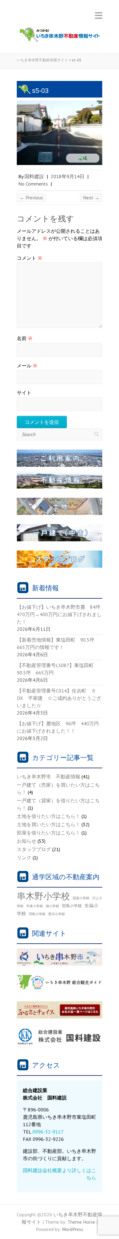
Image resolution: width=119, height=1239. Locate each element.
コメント (29, 258)
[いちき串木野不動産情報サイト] (59, 36)
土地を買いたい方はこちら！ (48, 824)
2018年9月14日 (68, 176)
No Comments (33, 184)
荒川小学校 (56, 914)
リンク (24, 857)
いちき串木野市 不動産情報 (48, 776)
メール (27, 365)
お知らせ (26, 841)
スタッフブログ (34, 849)
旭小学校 (52, 906)
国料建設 (34, 176)
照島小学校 (72, 905)
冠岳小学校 (81, 898)
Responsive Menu (98, 15)
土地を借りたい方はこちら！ (48, 816)
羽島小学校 (37, 914)
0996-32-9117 (47, 1132)
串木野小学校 (43, 896)
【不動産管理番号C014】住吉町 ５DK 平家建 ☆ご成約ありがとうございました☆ (59, 698)
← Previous (31, 197)
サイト (24, 392)
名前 (25, 338)
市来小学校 (34, 906)
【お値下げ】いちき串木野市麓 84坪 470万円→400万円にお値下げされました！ (61, 614)
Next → (91, 197)
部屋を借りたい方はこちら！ (48, 833)
